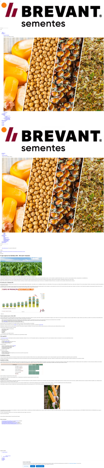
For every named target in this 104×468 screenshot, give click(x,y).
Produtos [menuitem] (3, 33)
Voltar (2, 32)
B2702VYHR (41, 324)
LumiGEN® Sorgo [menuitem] (7, 119)
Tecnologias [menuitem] (3, 114)
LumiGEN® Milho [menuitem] (6, 240)
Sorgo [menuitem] (4, 234)
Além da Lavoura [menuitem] (4, 113)
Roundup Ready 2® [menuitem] (7, 117)
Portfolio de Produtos (4, 155)
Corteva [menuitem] (3, 123)
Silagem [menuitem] (6, 112)
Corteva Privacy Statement (72, 463)
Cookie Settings (26, 466)
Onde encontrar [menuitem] (4, 242)
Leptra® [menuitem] (6, 116)
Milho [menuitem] (4, 111)
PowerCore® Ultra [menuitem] (6, 237)
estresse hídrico (5, 321)
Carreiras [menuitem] (3, 122)
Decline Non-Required (40, 466)
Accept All (32, 466)
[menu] (0, 1)
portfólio (15, 324)
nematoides (14, 345)
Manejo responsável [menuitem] (4, 120)
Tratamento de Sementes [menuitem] (7, 239)
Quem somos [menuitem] (3, 153)
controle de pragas (7, 341)
